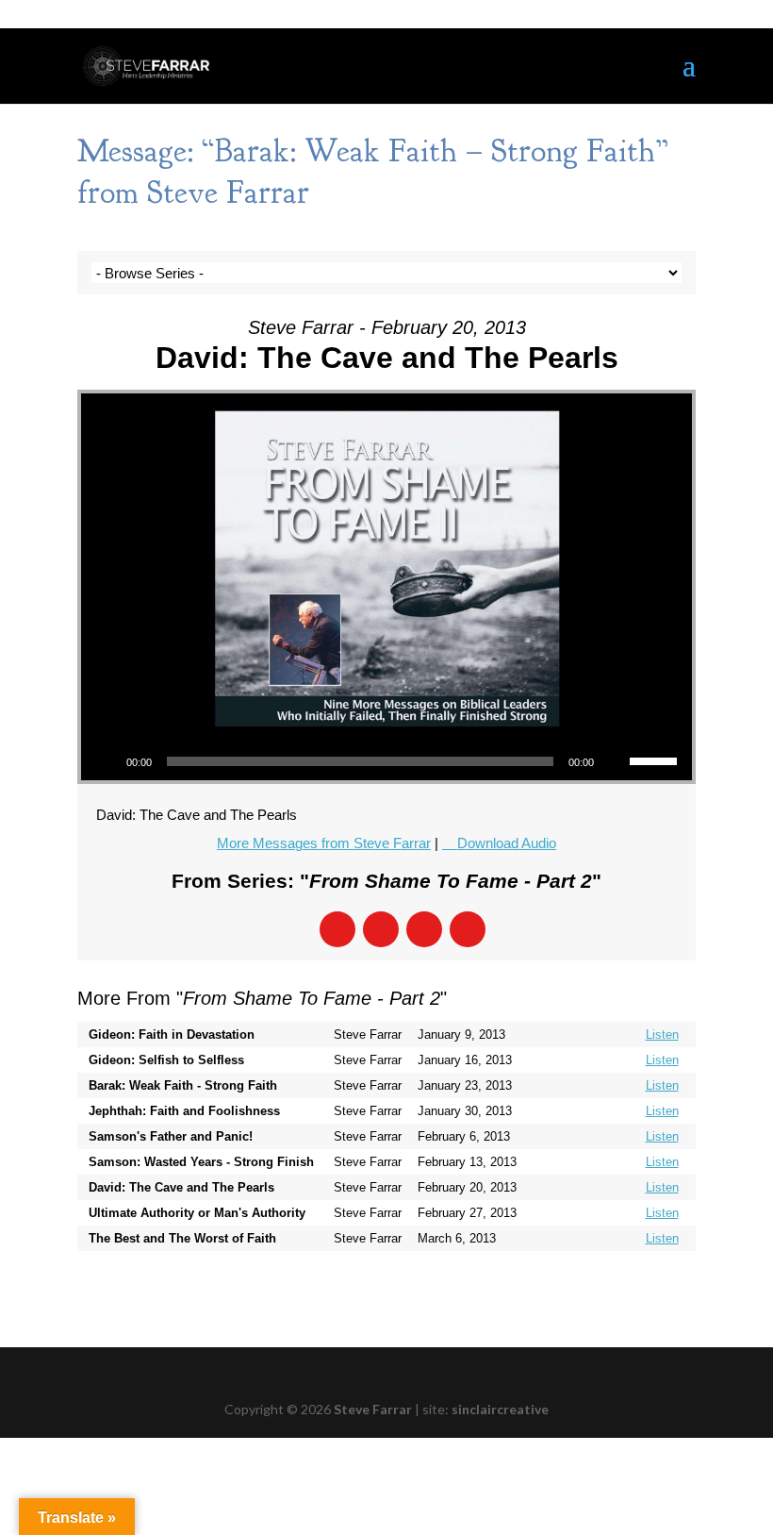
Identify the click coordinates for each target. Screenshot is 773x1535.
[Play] (105, 761)
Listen (662, 1034)
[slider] (656, 759)
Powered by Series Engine (626, 1289)
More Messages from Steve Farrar (324, 843)
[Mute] (614, 761)
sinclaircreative (500, 1409)
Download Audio (506, 843)
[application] (386, 761)
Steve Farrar (373, 1409)
